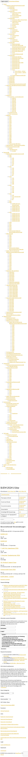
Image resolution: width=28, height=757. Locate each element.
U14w (11, 491)
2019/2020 (11, 280)
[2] (21, 497)
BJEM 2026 (12, 8)
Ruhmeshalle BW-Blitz (14, 144)
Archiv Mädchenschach (11, 357)
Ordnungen (9, 459)
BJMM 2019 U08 (16, 221)
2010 (10, 134)
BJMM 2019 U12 (16, 218)
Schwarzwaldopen (10, 406)
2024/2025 (11, 275)
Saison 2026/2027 (13, 286)
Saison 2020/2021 (13, 293)
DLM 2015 (11, 310)
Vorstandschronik (13, 436)
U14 (13, 161)
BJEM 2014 (12, 82)
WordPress (18, 753)
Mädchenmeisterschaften (12, 320)
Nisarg (2, 754)
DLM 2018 (11, 306)
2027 (10, 86)
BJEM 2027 (12, 7)
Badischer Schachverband (7, 716)
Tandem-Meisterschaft (11, 422)
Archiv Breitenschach (11, 423)
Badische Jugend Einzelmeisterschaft (15, 5)
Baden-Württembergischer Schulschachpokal (13, 397)
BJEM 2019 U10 (15, 59)
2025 (10, 89)
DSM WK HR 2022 (13, 366)
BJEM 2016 (12, 79)
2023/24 (14, 102)
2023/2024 (11, 276)
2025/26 (14, 99)
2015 (10, 126)
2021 (10, 119)
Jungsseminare (16, 426)
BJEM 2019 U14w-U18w (17, 62)
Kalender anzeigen (5, 579)
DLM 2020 (11, 303)
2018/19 (14, 109)
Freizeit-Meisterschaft (17, 54)
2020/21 (14, 106)
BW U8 (10, 148)
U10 (13, 164)
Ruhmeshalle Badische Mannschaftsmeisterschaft (15, 231)
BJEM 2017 (12, 78)
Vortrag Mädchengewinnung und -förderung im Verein (14, 355)
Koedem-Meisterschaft (14, 427)
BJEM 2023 (12, 28)
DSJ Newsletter (10, 352)
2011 (10, 132)
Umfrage (14, 27)
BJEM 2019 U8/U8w (16, 57)
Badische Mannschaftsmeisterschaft (15, 154)
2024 (10, 91)
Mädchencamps (13, 360)
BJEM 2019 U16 (15, 65)
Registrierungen (16, 44)
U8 (12, 165)
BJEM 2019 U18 (15, 67)
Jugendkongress (13, 149)
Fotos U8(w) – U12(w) (20, 71)
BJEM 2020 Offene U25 (17, 51)
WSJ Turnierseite (13, 114)
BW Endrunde (9, 233)
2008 (10, 136)
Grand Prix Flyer (13, 112)
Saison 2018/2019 (13, 296)
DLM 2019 (11, 305)
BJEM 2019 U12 (15, 61)
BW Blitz (8, 115)
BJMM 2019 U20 (16, 213)
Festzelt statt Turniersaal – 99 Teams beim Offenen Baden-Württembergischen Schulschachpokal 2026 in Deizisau (14, 594)
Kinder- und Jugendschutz (9, 464)
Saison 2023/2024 (13, 289)
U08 (13, 183)
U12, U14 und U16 (16, 196)
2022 (10, 94)
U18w (22, 491)
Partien (14, 25)
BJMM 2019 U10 (16, 219)
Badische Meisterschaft (12, 367)
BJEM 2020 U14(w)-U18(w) (18, 49)
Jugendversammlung (11, 442)
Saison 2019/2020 (13, 295)
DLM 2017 (11, 308)
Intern (7, 463)
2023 (10, 92)
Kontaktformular (10, 460)
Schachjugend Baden (14, 1)
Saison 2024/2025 (13, 288)
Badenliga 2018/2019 (14, 282)
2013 (10, 129)
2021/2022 (11, 279)
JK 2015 (14, 151)
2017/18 (14, 111)
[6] (21, 498)
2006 (10, 139)
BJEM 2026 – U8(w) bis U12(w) (17, 663)
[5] (20, 498)
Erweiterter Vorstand (11, 434)
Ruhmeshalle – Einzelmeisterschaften (15, 145)
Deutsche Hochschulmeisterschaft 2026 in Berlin (15, 589)
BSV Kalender (9, 467)
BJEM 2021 (12, 38)
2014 (10, 128)
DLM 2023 (11, 299)
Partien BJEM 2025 (16, 15)
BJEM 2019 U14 (15, 64)
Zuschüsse (8, 439)
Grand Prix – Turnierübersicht (16, 96)
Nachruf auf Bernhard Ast (18, 657)
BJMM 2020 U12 (16, 209)
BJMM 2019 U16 (16, 215)
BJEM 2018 (12, 77)
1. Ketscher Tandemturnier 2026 (10, 555)
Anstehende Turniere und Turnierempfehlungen (12, 404)
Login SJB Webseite (5, 744)
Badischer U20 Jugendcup (12, 270)
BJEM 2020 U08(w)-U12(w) (18, 48)
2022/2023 (11, 278)
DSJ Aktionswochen (14, 359)
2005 (10, 141)
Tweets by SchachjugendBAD (8, 705)
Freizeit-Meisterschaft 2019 (18, 75)
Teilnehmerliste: (5, 494)
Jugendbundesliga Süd (11, 285)
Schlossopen (12, 420)
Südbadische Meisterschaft (12, 389)
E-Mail (3, 631)
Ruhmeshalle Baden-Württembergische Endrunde (16, 248)
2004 (10, 142)
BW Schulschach (13, 400)
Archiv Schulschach (11, 399)
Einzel (5, 4)
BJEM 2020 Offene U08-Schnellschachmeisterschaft (19, 46)
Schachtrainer (15, 430)
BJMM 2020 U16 (16, 206)
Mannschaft (6, 152)
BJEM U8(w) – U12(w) (7, 576)
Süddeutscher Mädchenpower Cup (17, 362)
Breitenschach (7, 402)
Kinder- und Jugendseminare (16, 424)
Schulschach (6, 363)
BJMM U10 (4, 534)
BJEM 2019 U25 (15, 68)
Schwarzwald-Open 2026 (8, 569)
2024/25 (14, 101)
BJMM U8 (4, 541)
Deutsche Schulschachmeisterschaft (15, 365)
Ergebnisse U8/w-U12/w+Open (19, 19)
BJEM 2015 (12, 81)
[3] (23, 497)
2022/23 (14, 104)
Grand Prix (8, 95)
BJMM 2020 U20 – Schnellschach (16, 204)
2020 (10, 202)
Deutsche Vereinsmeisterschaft (14, 312)
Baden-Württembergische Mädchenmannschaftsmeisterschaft (15, 251)
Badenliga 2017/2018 (14, 283)
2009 (10, 135)
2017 (10, 124)
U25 (13, 195)
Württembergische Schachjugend (9, 731)
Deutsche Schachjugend (6, 719)
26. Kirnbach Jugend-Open (8, 562)
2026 (10, 88)
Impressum (9, 462)
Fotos (13, 52)
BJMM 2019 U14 (16, 216)
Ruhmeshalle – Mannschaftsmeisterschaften (13, 314)
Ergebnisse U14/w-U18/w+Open (16, 13)
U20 (13, 158)
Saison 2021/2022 (13, 292)
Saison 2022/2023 (13, 290)
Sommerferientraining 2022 (19, 432)
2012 (10, 131)
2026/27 (14, 98)
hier (15, 522)
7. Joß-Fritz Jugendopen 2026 (9, 548)
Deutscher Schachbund (6, 722)
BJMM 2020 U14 (16, 208)
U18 (20, 491)
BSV (4, 466)
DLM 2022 (11, 300)
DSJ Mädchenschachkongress (13, 353)
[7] (23, 498)
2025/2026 (11, 273)
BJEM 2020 (12, 42)
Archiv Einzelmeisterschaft (12, 146)
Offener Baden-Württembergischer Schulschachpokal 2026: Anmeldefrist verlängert (15, 597)
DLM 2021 (11, 302)
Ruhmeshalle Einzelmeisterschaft (17, 84)
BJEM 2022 (12, 34)
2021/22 (14, 105)
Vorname (3, 625)
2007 (10, 138)
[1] (20, 497)
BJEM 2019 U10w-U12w (17, 58)
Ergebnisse (15, 9)
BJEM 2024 (12, 18)
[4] (24, 497)
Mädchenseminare (10, 318)
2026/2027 (11, 272)
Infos (7, 437)
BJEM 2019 (12, 55)
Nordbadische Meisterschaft (13, 382)
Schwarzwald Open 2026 (9, 604)
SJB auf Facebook (5, 711)
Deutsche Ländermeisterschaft (13, 298)
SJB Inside (5, 433)
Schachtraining (13, 429)
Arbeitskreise (9, 440)
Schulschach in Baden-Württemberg (9, 724)
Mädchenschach (7, 316)
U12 (13, 162)
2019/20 (14, 108)
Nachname (3, 628)
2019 (10, 121)
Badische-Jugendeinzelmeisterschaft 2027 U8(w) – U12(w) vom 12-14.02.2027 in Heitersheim (15, 586)
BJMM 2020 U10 (16, 211)
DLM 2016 (11, 309)
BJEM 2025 (12, 11)
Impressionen (15, 17)
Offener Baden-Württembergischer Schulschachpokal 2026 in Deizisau (12, 606)
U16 (13, 159)
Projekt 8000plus (10, 469)
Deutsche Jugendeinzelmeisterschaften (16, 85)
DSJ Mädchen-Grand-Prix (12, 319)
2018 (10, 122)
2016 (10, 125)
